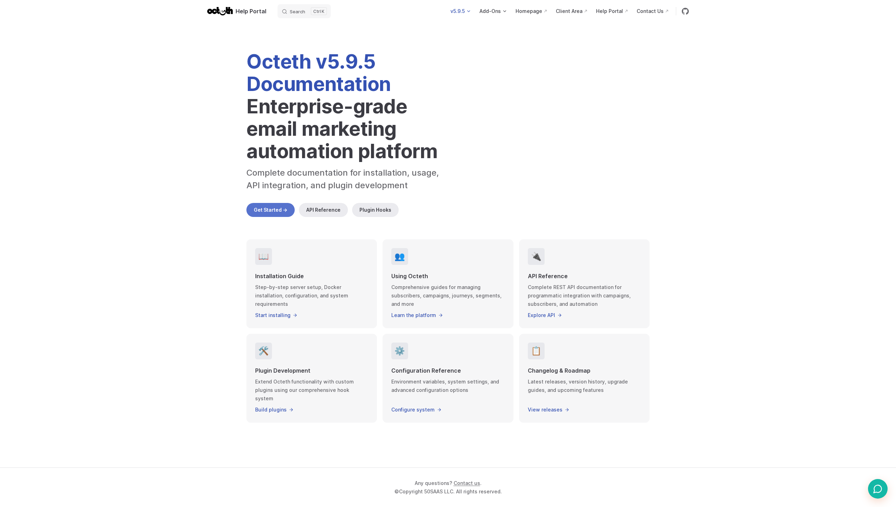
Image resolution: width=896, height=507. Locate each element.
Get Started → (270, 210)
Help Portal (251, 11)
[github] (685, 11)
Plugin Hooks (375, 210)
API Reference (323, 210)
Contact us (467, 483)
